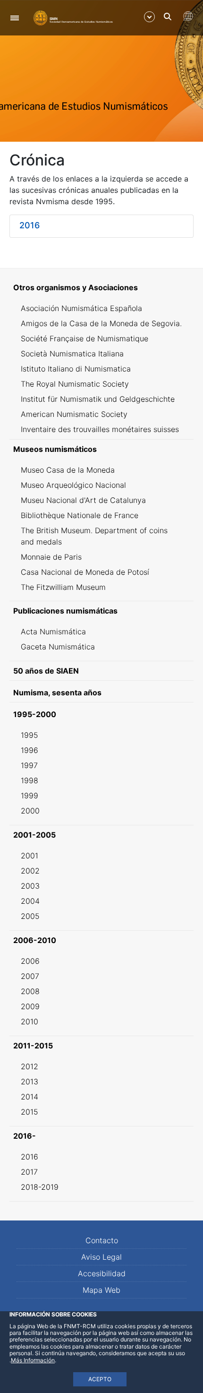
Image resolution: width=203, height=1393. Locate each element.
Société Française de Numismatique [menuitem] (84, 338)
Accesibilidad (102, 1273)
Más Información (33, 1360)
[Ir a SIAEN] (73, 17)
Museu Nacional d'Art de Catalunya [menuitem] (83, 500)
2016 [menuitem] (29, 1156)
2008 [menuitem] (30, 991)
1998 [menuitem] (29, 780)
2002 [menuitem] (30, 870)
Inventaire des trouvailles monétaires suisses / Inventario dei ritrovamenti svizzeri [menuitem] (100, 434)
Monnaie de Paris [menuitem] (51, 557)
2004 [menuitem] (30, 901)
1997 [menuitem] (29, 765)
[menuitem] (101, 287)
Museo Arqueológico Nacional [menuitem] (73, 485)
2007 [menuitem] (30, 976)
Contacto (101, 1240)
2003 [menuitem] (30, 886)
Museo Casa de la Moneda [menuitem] (68, 470)
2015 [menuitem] (29, 1111)
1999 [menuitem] (29, 795)
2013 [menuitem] (29, 1081)
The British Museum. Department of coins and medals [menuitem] (94, 536)
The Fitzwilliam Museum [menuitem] (63, 587)
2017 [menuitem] (29, 1172)
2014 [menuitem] (29, 1096)
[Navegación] (14, 18)
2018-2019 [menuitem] (40, 1187)
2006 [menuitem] (30, 961)
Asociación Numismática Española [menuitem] (81, 308)
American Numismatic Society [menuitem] (74, 414)
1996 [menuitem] (29, 750)
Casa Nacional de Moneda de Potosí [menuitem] (85, 572)
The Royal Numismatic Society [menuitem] (75, 384)
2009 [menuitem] (30, 1006)
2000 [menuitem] (30, 810)
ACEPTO (99, 1379)
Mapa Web (101, 1290)
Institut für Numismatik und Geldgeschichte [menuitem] (98, 399)
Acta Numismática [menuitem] (53, 631)
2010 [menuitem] (29, 1021)
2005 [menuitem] (30, 916)
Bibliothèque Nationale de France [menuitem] (79, 515)
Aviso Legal (101, 1257)
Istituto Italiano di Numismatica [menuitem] (76, 368)
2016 (29, 225)
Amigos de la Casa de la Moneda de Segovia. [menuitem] (101, 323)
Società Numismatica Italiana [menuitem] (72, 353)
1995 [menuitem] (29, 735)
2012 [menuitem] (29, 1066)
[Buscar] (168, 16)
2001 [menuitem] (29, 855)
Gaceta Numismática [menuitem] (58, 646)
